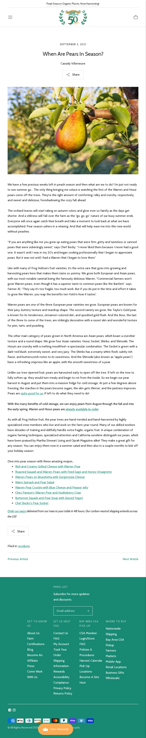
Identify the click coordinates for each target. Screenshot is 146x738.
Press (30, 666)
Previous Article (18, 559)
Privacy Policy (62, 688)
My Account (61, 644)
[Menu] (10, 17)
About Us (33, 633)
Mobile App (113, 661)
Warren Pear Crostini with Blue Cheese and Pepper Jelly (51, 487)
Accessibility (61, 677)
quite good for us (32, 393)
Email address (65, 606)
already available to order (82, 409)
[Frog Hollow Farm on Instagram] (14, 710)
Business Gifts (115, 672)
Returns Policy (62, 693)
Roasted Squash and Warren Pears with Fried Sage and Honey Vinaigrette (63, 472)
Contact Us (60, 633)
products (24, 546)
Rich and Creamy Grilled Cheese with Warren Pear (47, 466)
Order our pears (17, 511)
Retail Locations (116, 667)
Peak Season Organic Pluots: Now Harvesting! (73, 3)
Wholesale (113, 678)
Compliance (61, 682)
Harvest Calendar (90, 660)
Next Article (130, 559)
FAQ (56, 638)
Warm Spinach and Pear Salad (34, 482)
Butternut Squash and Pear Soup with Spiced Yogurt (49, 498)
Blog (30, 649)
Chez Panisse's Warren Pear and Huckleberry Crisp (48, 492)
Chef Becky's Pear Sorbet (31, 503)
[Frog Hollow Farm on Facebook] (9, 710)
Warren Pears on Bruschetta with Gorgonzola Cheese (50, 477)
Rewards (59, 671)
